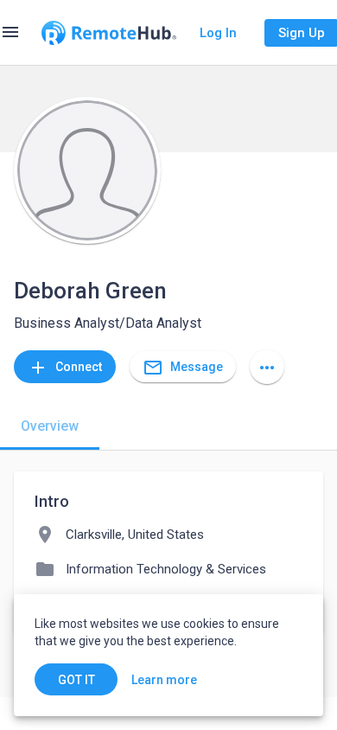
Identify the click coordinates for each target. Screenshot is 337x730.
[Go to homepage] (108, 33)
